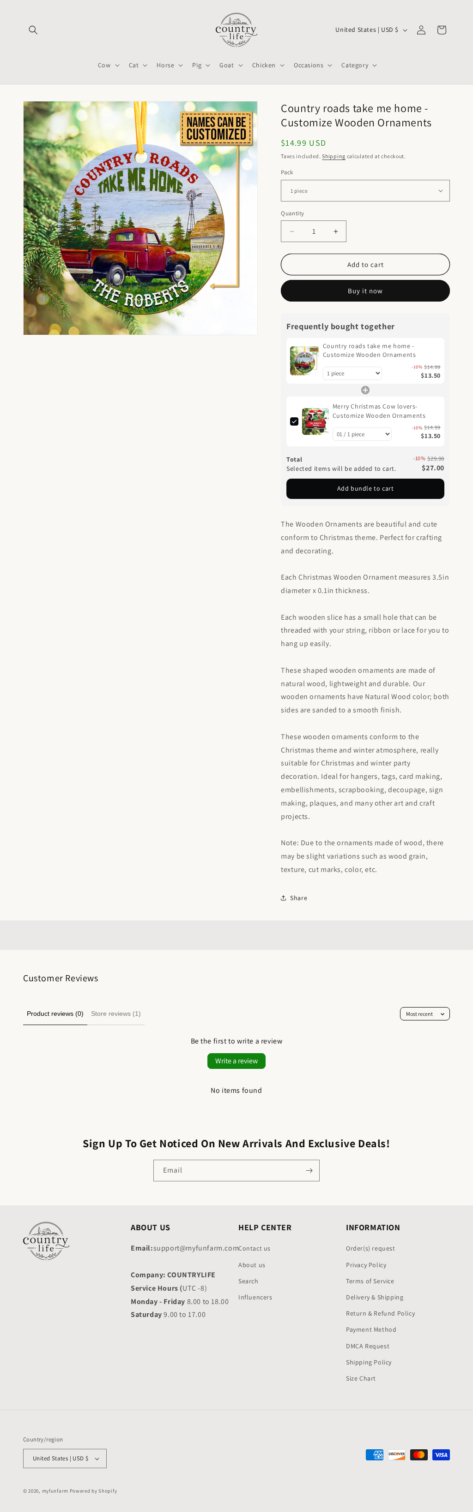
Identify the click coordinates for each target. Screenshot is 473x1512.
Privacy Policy (366, 1265)
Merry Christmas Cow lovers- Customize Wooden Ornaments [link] (379, 411)
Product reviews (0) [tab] (55, 1013)
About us (252, 1265)
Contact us (254, 1248)
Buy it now (365, 290)
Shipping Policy (369, 1362)
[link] (304, 361)
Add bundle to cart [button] (365, 488)
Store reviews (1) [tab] (116, 1013)
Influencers (255, 1297)
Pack (287, 172)
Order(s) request (370, 1248)
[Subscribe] (309, 1170)
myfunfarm (55, 1491)
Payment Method (371, 1329)
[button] (33, 30)
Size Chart (361, 1378)
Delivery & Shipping (374, 1297)
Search (248, 1281)
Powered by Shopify (93, 1491)
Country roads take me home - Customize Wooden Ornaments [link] (369, 350)
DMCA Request (367, 1346)
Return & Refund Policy (380, 1313)
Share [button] (298, 898)
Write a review (236, 1061)
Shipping (334, 156)
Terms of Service (370, 1281)
